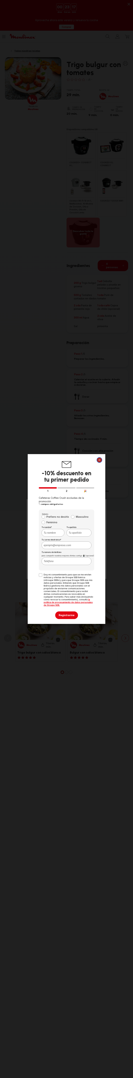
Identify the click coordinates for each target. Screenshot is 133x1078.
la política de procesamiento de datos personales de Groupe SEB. (68, 602)
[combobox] (53, 533)
